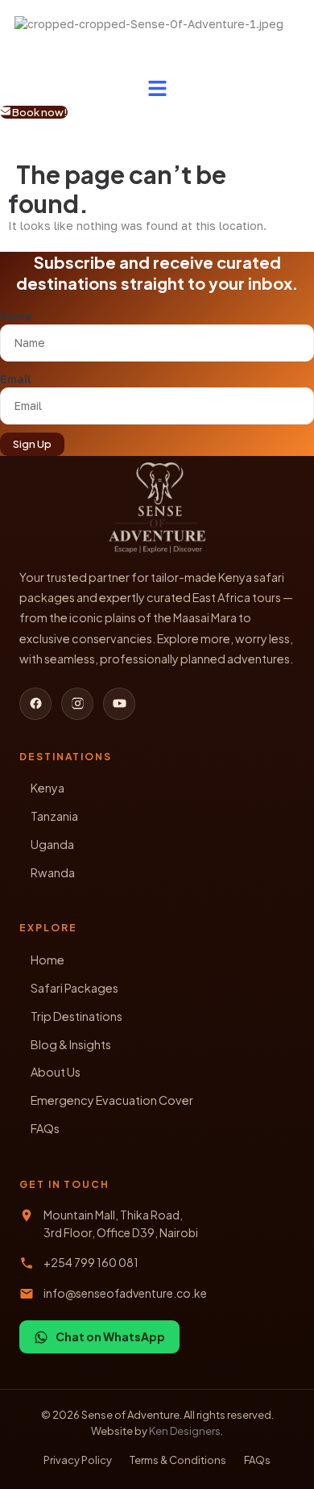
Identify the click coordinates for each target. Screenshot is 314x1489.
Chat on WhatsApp (110, 1336)
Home (47, 959)
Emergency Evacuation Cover (112, 1100)
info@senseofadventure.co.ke (125, 1293)
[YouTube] (119, 704)
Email (15, 379)
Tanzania (54, 816)
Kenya (47, 787)
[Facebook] (35, 704)
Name (16, 316)
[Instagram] (77, 704)
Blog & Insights (71, 1044)
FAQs (45, 1128)
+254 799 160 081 (90, 1262)
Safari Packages (74, 988)
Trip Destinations (76, 1016)
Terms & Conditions (178, 1459)
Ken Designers (185, 1430)
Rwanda (53, 872)
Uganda (52, 844)
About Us (56, 1071)
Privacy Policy (77, 1459)
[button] (157, 88)
